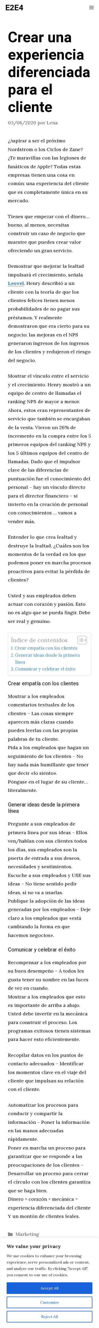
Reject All (49, 1316)
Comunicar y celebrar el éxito (45, 669)
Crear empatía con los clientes (46, 648)
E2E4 (14, 8)
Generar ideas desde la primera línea (47, 659)
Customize (49, 1302)
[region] (49, 1283)
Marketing (27, 1234)
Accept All (49, 1288)
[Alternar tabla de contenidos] (80, 640)
